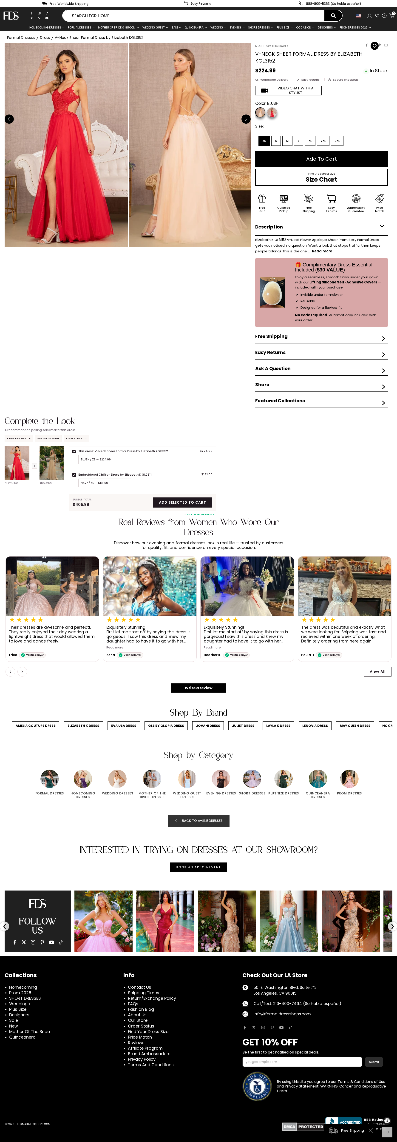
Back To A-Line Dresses (202, 820)
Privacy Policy (142, 1059)
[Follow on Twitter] (254, 1027)
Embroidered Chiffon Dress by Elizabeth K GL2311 (115, 474)
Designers (19, 1015)
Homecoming (23, 987)
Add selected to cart (182, 502)
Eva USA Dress (123, 725)
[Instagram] (39, 13)
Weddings (19, 1004)
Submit (374, 1062)
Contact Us (139, 987)
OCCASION (303, 27)
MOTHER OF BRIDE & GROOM (117, 27)
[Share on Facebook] (367, 45)
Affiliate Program (145, 1048)
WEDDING (216, 27)
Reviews (136, 1042)
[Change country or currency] (359, 15)
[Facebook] (31, 13)
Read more (114, 648)
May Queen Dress (355, 725)
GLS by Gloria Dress (166, 725)
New (13, 1026)
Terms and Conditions (151, 1065)
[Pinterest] (39, 18)
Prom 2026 (20, 993)
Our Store (137, 1020)
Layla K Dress (278, 725)
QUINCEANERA (194, 27)
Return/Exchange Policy (152, 998)
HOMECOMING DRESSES (45, 27)
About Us (137, 1015)
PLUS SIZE (283, 27)
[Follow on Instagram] (263, 1027)
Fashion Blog (141, 1009)
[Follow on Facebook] (244, 1027)
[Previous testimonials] (10, 672)
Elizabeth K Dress (83, 725)
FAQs (133, 1004)
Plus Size (17, 1009)
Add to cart (321, 159)
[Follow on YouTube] (281, 1027)
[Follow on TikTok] (290, 1027)
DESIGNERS (325, 27)
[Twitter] (31, 18)
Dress (45, 37)
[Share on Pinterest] (379, 45)
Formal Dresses (21, 37)
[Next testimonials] (22, 672)
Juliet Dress (243, 725)
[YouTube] (51, 942)
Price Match (140, 1037)
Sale (175, 27)
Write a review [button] (199, 688)
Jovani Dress (208, 725)
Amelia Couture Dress (36, 725)
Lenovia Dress (315, 725)
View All (378, 671)
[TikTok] (46, 13)
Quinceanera (22, 1037)
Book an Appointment (198, 867)
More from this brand (271, 46)
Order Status (141, 1026)
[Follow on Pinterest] (272, 1027)
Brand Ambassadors (149, 1053)
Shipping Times (143, 993)
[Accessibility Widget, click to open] (387, 1121)
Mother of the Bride (29, 1031)
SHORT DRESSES (259, 27)
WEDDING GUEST (153, 27)
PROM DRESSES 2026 (354, 27)
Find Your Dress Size (148, 1031)
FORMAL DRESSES (79, 27)
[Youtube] (46, 18)
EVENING (235, 27)
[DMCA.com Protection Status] (303, 1126)
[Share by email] (386, 45)
